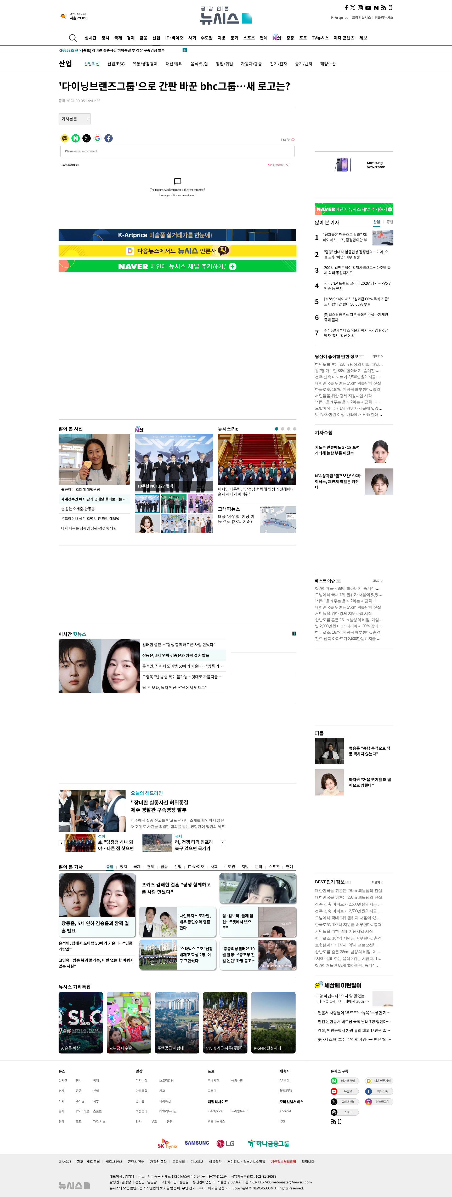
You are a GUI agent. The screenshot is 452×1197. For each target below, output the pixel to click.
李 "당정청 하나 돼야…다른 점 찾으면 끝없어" (116, 848)
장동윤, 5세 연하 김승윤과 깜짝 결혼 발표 (175, 655)
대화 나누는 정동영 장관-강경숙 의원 (89, 528)
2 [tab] (282, 429)
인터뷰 (140, 1101)
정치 (105, 38)
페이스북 (382, 1091)
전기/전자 (278, 63)
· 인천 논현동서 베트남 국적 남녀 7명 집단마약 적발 (354, 1021)
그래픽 (212, 1090)
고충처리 (178, 1161)
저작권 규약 (158, 1161)
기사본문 (69, 119)
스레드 (348, 1112)
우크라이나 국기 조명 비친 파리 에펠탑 (90, 518)
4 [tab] (294, 429)
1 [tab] (276, 429)
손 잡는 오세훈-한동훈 (78, 508)
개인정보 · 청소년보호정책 (246, 1161)
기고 (162, 1090)
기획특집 (165, 1101)
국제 (118, 38)
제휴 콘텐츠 (344, 38)
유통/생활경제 (145, 63)
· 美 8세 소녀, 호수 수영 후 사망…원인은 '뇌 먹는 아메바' (354, 1039)
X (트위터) (348, 1101)
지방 (221, 38)
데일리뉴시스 (168, 1111)
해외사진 (237, 1080)
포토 (303, 38)
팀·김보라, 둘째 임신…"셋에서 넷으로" (174, 687)
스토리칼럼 (166, 1080)
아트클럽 (141, 1090)
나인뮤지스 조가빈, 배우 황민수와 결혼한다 (195, 922)
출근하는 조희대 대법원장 (80, 489)
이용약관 (215, 1161)
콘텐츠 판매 (136, 1161)
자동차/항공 (251, 63)
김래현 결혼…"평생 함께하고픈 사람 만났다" (178, 645)
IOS (282, 1121)
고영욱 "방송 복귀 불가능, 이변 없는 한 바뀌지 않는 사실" (96, 963)
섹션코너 (141, 1111)
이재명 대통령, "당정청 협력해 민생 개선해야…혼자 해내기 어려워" (256, 492)
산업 (156, 38)
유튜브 (348, 1091)
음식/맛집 (199, 63)
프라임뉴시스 (361, 17)
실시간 (91, 38)
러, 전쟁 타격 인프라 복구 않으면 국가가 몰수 (194, 848)
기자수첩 (324, 432)
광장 (290, 38)
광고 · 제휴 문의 (88, 1161)
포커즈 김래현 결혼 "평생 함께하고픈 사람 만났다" (176, 888)
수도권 (207, 38)
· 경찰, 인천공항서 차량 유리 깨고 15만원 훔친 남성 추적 (354, 1030)
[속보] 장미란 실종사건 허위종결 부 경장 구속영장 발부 (112, 50)
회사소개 (65, 1161)
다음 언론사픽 (382, 1080)
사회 (192, 38)
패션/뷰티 (174, 63)
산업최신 (92, 63)
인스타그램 (382, 1101)
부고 (154, 1121)
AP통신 (284, 1080)
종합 (110, 866)
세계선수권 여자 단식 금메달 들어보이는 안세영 (95, 499)
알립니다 (308, 1161)
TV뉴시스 (320, 38)
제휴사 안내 (114, 1161)
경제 (131, 38)
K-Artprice (339, 17)
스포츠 (249, 38)
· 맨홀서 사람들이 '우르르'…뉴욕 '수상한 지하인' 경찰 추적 (354, 1012)
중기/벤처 (303, 63)
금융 (144, 38)
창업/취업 (224, 63)
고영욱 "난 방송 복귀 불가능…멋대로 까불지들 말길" (182, 677)
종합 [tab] (390, 221)
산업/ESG (116, 63)
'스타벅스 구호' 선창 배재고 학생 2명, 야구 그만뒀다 (196, 955)
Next (223, 843)
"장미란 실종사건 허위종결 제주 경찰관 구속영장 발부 (159, 806)
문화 (234, 38)
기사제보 (197, 1161)
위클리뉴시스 (384, 17)
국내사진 (213, 1080)
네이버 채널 (348, 1080)
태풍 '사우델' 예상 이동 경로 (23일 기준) (236, 518)
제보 (363, 38)
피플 (319, 733)
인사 (139, 1121)
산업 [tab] (376, 221)
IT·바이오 (174, 38)
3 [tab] (288, 429)
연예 (264, 38)
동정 (170, 1121)
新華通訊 (286, 1090)
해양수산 (328, 63)
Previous (62, 843)
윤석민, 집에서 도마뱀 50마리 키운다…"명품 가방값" (182, 666)
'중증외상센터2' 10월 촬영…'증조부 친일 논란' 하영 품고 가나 (238, 955)
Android (285, 1111)
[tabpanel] (257, 466)
